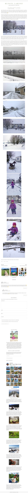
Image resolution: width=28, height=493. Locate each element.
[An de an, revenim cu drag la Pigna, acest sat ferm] (16, 372)
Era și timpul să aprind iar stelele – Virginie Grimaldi (14, 277)
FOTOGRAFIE (8, 259)
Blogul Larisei (14, 3)
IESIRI (12, 259)
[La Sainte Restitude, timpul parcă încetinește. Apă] (8, 372)
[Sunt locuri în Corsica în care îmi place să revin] (20, 372)
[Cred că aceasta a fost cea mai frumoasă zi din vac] (12, 368)
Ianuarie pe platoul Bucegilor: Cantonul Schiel (14, 453)
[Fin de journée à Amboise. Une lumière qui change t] (20, 380)
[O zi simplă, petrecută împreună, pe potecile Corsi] (20, 368)
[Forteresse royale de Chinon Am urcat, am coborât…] (20, 384)
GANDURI (9, 8)
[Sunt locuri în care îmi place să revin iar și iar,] (16, 368)
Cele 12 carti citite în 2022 (22, 276)
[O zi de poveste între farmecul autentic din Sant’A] (12, 372)
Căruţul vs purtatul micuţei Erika (23, 265)
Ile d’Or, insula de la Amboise (5, 276)
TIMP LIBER (12, 8)
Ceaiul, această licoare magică (14, 483)
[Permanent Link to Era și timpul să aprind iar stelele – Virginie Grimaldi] (14, 272)
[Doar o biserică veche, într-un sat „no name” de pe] (20, 376)
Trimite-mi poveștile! (9, 358)
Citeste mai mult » (19, 348)
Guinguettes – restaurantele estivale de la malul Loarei (14, 424)
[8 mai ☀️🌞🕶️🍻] (16, 384)
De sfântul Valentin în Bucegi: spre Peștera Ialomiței (14, 410)
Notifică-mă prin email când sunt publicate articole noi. (10, 321)
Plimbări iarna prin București (4, 265)
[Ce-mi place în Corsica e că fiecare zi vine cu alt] (8, 376)
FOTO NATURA (5, 259)
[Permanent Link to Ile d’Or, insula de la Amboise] (5, 272)
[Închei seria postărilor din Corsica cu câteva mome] (8, 368)
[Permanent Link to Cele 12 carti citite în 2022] (23, 272)
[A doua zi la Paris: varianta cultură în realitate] (8, 384)
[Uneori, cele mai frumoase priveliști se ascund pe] (12, 380)
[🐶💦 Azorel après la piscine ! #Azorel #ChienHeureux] (16, 380)
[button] (14, 1)
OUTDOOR (14, 259)
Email (2, 313)
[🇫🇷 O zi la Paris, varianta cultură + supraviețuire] (12, 384)
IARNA (11, 259)
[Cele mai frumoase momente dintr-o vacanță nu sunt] (16, 376)
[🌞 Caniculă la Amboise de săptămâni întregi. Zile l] (8, 380)
